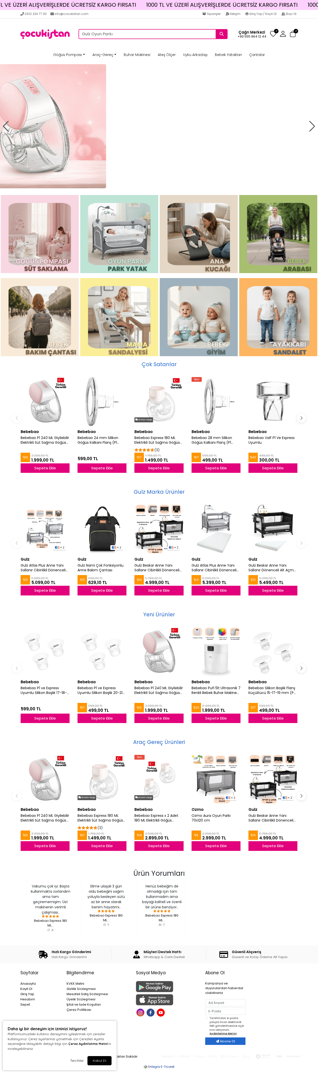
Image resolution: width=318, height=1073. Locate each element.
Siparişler (213, 14)
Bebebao (30, 432)
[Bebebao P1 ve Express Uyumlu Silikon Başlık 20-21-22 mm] (102, 652)
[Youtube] (161, 1012)
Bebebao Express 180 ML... (50, 923)
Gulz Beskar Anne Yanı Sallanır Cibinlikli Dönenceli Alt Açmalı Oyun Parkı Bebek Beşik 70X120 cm (156, 568)
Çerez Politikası (79, 1009)
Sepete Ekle (45, 590)
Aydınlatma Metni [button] (223, 1033)
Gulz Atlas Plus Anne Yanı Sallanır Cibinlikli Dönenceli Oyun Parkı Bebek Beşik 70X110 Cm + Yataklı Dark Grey (214, 568)
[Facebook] (151, 1012)
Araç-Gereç (102, 54)
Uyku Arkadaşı (195, 54)
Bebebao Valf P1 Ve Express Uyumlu (271, 440)
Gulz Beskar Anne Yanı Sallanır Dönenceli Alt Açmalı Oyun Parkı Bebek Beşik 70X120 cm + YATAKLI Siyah (272, 568)
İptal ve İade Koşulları (84, 1004)
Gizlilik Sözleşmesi (81, 988)
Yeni (196, 379)
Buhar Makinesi (137, 54)
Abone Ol (227, 1041)
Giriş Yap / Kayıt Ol (262, 14)
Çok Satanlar (159, 364)
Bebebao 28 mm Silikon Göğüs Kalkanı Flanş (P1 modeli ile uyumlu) (212, 440)
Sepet (25, 1004)
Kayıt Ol (26, 988)
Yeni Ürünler (159, 614)
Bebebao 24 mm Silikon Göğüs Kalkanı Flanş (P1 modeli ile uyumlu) (98, 440)
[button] (293, 34)
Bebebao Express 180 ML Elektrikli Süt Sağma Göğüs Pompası (157, 440)
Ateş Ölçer (167, 54)
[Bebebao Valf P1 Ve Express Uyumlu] (272, 401)
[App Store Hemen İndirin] (167, 999)
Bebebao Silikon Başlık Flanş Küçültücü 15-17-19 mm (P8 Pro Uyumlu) (272, 690)
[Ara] (222, 34)
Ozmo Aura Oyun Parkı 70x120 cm (211, 818)
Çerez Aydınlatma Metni (88, 1044)
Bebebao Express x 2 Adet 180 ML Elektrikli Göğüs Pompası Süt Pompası (156, 818)
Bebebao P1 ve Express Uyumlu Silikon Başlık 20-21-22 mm (101, 690)
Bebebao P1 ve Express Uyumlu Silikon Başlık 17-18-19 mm (44, 690)
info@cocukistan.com (71, 14)
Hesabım (27, 999)
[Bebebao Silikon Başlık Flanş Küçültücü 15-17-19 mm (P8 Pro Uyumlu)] (272, 652)
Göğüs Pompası (67, 54)
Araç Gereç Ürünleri (159, 742)
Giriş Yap (27, 994)
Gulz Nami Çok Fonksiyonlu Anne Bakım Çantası (100, 568)
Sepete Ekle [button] (45, 468)
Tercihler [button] (77, 1060)
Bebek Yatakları (228, 54)
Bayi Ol (290, 14)
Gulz (25, 559)
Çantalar (257, 54)
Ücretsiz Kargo (145, 419)
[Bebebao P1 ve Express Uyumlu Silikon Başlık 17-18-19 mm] (45, 652)
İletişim (235, 14)
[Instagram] (141, 1012)
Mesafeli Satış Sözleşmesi (87, 994)
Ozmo (198, 809)
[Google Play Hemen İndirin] (167, 986)
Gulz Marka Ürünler (159, 491)
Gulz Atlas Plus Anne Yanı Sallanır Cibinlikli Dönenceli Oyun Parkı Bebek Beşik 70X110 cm (43, 568)
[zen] (159, 126)
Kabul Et (99, 1060)
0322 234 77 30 (36, 14)
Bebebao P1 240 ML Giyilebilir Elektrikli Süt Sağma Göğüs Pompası (45, 440)
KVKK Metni (75, 983)
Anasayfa (28, 983)
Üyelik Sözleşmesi (81, 999)
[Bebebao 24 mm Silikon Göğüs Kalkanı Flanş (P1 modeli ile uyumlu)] (102, 401)
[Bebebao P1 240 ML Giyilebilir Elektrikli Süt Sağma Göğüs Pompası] (45, 401)
